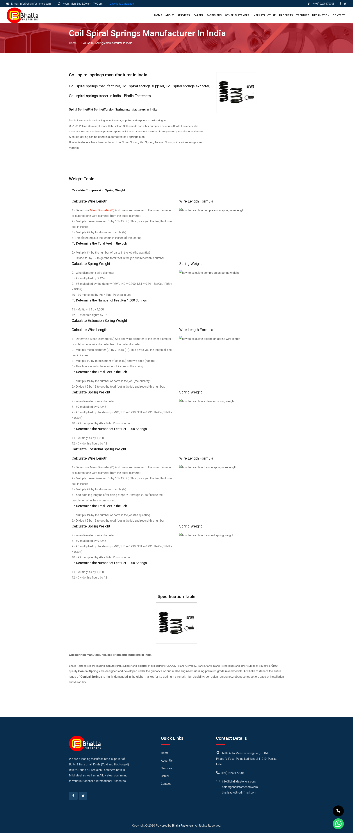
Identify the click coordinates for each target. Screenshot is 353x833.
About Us (167, 760)
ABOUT (169, 15)
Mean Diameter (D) (102, 210)
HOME (158, 15)
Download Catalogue (122, 3)
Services (166, 768)
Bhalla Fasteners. (183, 825)
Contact (166, 783)
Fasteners (214, 15)
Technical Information (313, 15)
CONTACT (339, 15)
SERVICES (183, 15)
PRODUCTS (286, 15)
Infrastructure (264, 15)
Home (73, 43)
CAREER (198, 15)
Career (165, 776)
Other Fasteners (237, 15)
